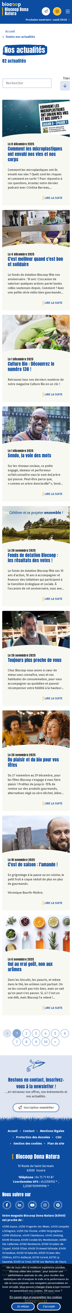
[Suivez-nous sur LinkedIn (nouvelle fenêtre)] (19, 1205)
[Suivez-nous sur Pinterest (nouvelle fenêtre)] (57, 1205)
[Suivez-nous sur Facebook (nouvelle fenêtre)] (6, 1205)
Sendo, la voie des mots (29, 455)
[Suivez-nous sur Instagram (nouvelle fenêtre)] (45, 1205)
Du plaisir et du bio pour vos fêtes (33, 762)
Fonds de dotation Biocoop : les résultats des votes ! (33, 558)
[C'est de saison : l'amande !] (36, 835)
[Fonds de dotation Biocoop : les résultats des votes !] (36, 525)
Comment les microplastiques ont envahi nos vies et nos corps (35, 154)
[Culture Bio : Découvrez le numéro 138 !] (36, 334)
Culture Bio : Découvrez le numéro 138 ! (31, 366)
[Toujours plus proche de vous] (36, 630)
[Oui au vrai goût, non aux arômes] (36, 934)
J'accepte (49, 1306)
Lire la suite (54, 198)
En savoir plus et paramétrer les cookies (36, 1297)
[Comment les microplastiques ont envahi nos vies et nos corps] (36, 119)
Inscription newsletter (39, 1107)
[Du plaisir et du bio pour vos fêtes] (36, 730)
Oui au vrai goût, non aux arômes (30, 966)
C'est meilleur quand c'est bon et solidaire (35, 261)
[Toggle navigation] (68, 12)
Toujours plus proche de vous (34, 660)
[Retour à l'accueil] (11, 4)
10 (46, 1042)
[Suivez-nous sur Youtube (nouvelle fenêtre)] (32, 1205)
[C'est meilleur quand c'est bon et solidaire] (36, 229)
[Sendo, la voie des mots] (36, 426)
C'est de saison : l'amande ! (33, 864)
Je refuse (23, 1306)
